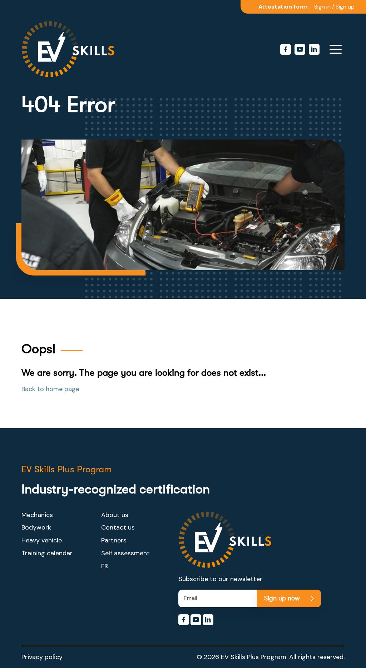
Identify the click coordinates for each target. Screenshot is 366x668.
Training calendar (47, 553)
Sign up (345, 6)
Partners (114, 540)
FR (104, 566)
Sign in (322, 6)
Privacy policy (42, 657)
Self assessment (125, 553)
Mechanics (37, 515)
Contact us (118, 527)
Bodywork (36, 527)
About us (114, 515)
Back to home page (50, 389)
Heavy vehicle (41, 540)
